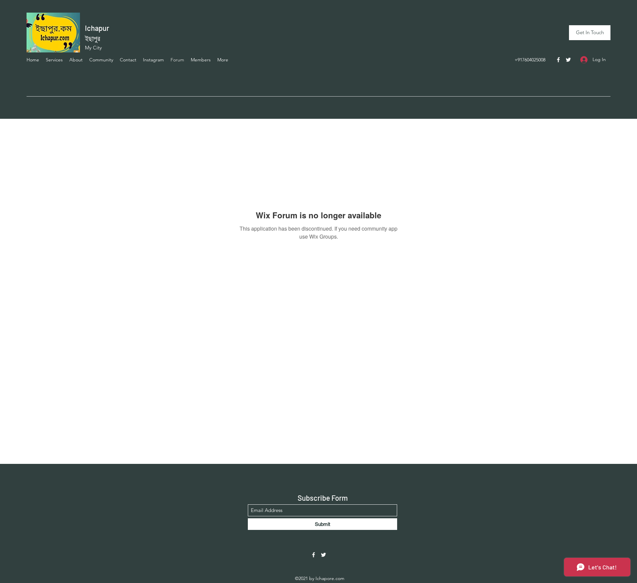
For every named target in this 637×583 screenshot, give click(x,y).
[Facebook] (558, 59)
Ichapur (97, 28)
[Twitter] (568, 59)
